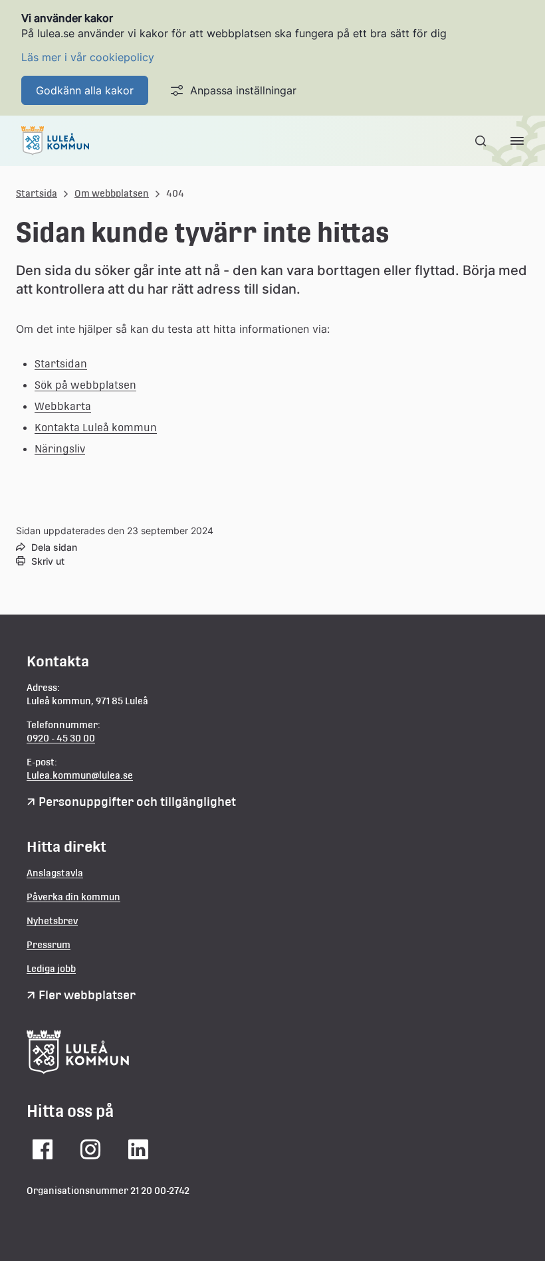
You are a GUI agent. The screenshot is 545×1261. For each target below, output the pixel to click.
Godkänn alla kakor (85, 90)
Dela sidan (54, 547)
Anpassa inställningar (243, 90)
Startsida (36, 193)
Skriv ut (47, 561)
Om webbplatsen (111, 193)
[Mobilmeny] (517, 140)
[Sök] (482, 141)
